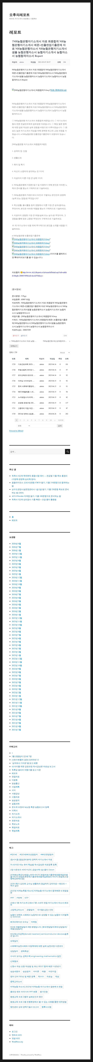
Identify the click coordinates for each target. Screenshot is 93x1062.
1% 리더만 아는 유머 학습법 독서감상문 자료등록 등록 (33, 864)
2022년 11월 (17, 662)
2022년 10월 (17, 665)
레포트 (15, 520)
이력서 (15, 810)
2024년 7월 (16, 594)
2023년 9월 (16, 628)
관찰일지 (30, 910)
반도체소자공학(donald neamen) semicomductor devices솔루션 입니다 (39, 935)
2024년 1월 (16, 614)
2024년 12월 (17, 577)
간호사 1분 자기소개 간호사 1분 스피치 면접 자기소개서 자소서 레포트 (39, 904)
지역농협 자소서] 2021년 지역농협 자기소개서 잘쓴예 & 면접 (36, 987)
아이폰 (36, 971)
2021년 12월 (17, 699)
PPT (12, 898)
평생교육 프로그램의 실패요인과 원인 (26, 997)
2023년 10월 (17, 624)
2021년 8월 (16, 712)
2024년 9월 (16, 587)
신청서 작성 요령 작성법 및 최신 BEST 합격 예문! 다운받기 (35, 966)
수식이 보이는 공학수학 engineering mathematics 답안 (35, 956)
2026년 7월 (16, 547)
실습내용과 (15, 971)
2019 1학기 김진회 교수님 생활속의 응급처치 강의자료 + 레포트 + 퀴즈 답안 (38, 885)
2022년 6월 (16, 679)
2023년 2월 (16, 651)
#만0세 (13, 854)
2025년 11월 (17, 557)
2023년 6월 (16, 638)
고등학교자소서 (17, 910)
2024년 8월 (16, 591)
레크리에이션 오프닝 (19, 922)
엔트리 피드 (17, 1035)
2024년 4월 (16, 604)
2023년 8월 (16, 631)
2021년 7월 (16, 716)
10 (51, 420)
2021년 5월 (16, 723)
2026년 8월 (16, 543)
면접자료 (15, 776)
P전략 (19, 898)
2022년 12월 (17, 658)
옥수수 (41, 976)
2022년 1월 (16, 695)
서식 (14, 790)
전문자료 (15, 820)
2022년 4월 (16, 685)
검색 (60, 426)
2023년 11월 (17, 621)
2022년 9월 (16, 668)
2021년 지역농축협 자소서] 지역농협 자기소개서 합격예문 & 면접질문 (39, 892)
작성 (57, 976)
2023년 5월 (16, 641)
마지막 (60, 420)
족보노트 (15, 824)
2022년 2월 (16, 692)
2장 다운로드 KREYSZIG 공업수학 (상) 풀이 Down (32, 870)
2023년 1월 (16, 655)
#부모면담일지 (47, 854)
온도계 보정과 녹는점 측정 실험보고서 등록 (30, 807)
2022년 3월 (16, 689)
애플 (44, 971)
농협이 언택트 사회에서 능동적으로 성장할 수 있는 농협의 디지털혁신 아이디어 (39, 916)
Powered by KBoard (16, 431)
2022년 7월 (16, 675)
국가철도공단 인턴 (45, 910)
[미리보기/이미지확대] (31, 239)
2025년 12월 (17, 553)
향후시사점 (46, 1007)
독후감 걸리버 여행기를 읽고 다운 (26, 770)
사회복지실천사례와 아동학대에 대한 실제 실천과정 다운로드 (36, 946)
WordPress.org (17, 1041)
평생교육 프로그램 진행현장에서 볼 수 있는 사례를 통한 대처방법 (38, 1002)
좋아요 (16, 335)
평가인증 (44, 992)
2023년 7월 (16, 635)
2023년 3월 (16, 648)
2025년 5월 (16, 567)
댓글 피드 (16, 1038)
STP (26, 898)
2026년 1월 (16, 550)
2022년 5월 (16, 682)
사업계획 (15, 786)
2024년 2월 (16, 611)
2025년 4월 (16, 570)
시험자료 (15, 797)
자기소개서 (16, 817)
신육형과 (14, 961)
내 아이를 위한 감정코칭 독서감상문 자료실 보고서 (33, 766)
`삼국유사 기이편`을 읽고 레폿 (25, 763)
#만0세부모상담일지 (29, 854)
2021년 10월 (17, 706)
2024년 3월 (16, 608)
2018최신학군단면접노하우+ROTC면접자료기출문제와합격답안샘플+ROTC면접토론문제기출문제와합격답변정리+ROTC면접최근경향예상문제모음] (39, 877)
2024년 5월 (16, 601)
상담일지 (14, 951)
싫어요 (24, 335)
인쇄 (65, 335)
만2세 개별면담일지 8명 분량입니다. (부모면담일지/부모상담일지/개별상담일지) (38, 928)
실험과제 (15, 803)
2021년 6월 (16, 719)
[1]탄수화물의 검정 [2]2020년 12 (25, 759)
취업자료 (15, 827)
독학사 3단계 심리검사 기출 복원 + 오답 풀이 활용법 (34, 499)
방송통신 (15, 783)
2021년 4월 (16, 726)
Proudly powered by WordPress (31, 1055)
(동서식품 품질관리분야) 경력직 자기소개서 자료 (31, 859)
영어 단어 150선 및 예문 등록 (22, 976)
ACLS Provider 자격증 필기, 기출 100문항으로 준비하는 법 (36, 496)
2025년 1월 (16, 574)
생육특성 (25, 951)
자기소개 (15, 814)
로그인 (15, 1031)
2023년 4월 (16, 645)
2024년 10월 (17, 584)
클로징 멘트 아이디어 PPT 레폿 (23, 992)
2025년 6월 (16, 564)
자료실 (49, 976)
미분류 (15, 780)
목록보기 (14, 346)
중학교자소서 (16, 981)
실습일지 (15, 800)
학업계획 (15, 830)
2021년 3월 (16, 729)
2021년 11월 (17, 702)
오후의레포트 (19, 15)
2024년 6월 (16, 597)
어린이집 (52, 971)
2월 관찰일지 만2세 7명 (22, 756)
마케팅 (34, 922)
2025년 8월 (16, 560)
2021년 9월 (16, 709)
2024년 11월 (17, 580)
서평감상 (15, 793)
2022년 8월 (16, 672)
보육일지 (14, 941)
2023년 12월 (17, 618)
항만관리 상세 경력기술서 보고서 (24, 1007)
